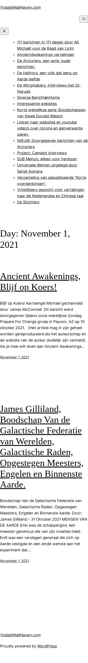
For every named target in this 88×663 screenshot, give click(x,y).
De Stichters (28, 202)
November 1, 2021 (14, 357)
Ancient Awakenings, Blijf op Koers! (40, 281)
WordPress (47, 646)
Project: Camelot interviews (42, 153)
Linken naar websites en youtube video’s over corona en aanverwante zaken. (50, 128)
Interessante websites (37, 103)
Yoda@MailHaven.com (20, 7)
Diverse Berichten (33, 97)
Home (54, 97)
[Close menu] (4, 31)
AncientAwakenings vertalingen (45, 54)
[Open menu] (83, 19)
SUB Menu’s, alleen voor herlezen (47, 159)
